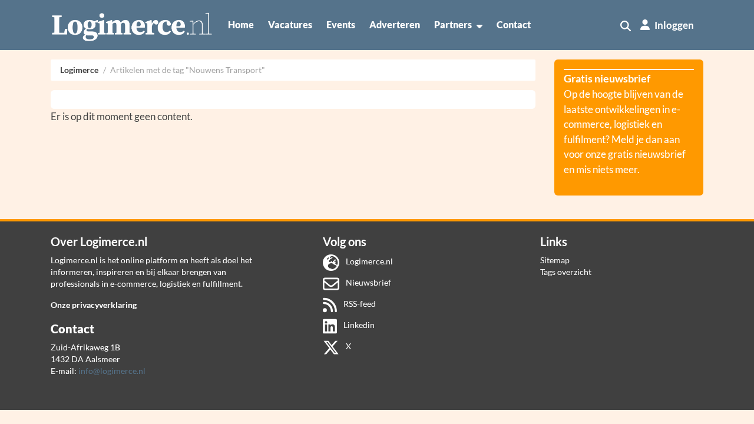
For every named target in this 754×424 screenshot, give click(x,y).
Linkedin (358, 325)
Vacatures (290, 24)
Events (340, 24)
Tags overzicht (565, 272)
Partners (453, 24)
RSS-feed (359, 304)
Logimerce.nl (368, 261)
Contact (514, 24)
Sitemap (555, 260)
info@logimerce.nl (111, 371)
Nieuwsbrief (367, 282)
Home (241, 24)
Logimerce (79, 70)
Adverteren (394, 24)
